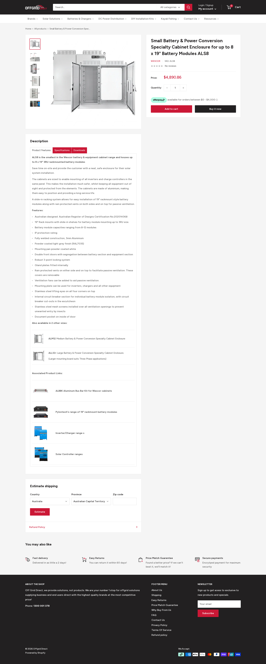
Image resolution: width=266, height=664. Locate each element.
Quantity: (156, 87)
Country (35, 494)
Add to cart (171, 109)
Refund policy (159, 634)
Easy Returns (158, 600)
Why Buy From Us (161, 610)
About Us (156, 590)
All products (40, 28)
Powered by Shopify (35, 653)
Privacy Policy (159, 625)
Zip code (118, 494)
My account (206, 8)
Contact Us (158, 620)
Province (76, 494)
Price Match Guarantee (164, 605)
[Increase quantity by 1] (183, 88)
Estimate (40, 511)
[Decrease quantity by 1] (167, 88)
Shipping (156, 595)
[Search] (188, 7)
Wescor (155, 61)
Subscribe (208, 613)
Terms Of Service (161, 630)
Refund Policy (37, 527)
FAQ (153, 615)
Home (28, 28)
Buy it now (215, 109)
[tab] (41, 150)
